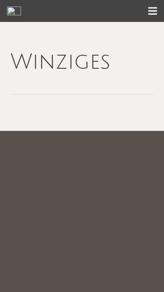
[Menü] (153, 11)
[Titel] (14, 11)
